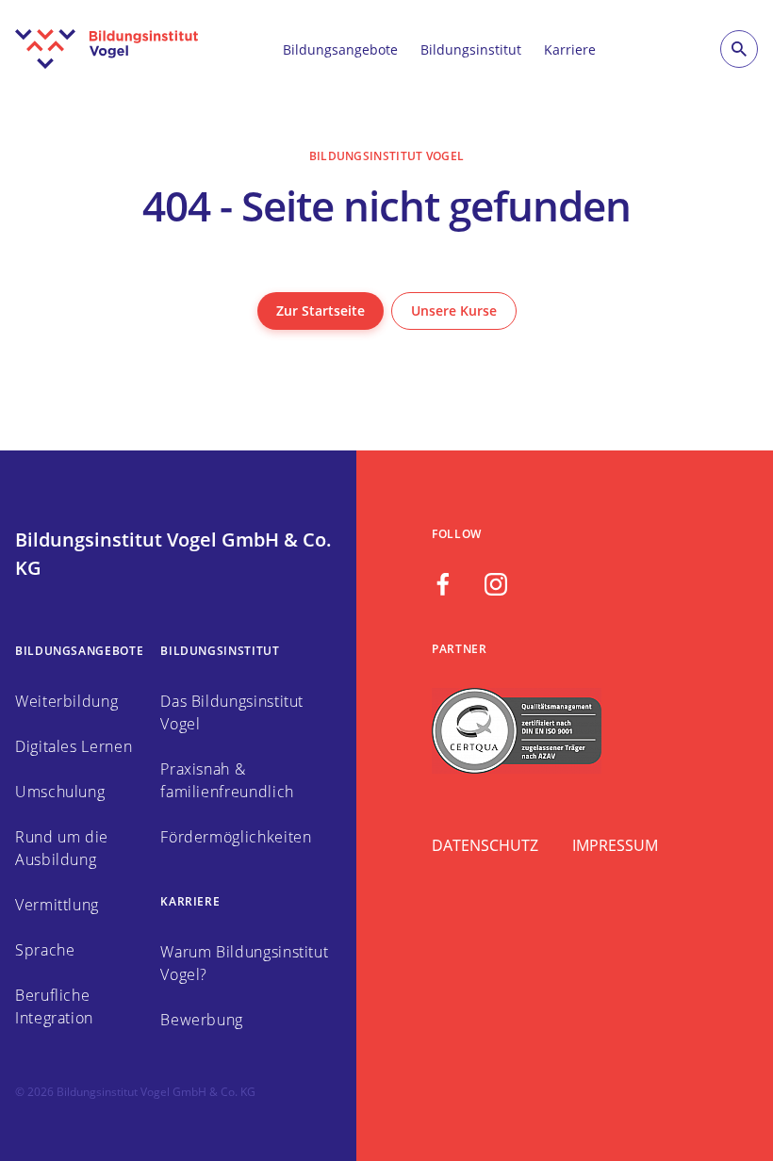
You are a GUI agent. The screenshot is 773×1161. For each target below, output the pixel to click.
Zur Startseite (320, 310)
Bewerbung (201, 1019)
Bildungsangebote (340, 49)
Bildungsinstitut (470, 49)
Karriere (570, 49)
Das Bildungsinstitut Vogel (232, 712)
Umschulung (60, 791)
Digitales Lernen (73, 746)
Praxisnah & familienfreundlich (227, 780)
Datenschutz (485, 845)
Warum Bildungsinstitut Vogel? (244, 963)
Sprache (44, 950)
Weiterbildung (66, 701)
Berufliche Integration (54, 1006)
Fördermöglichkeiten (235, 836)
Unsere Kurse (454, 310)
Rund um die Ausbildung (61, 848)
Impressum (615, 845)
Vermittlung (57, 904)
